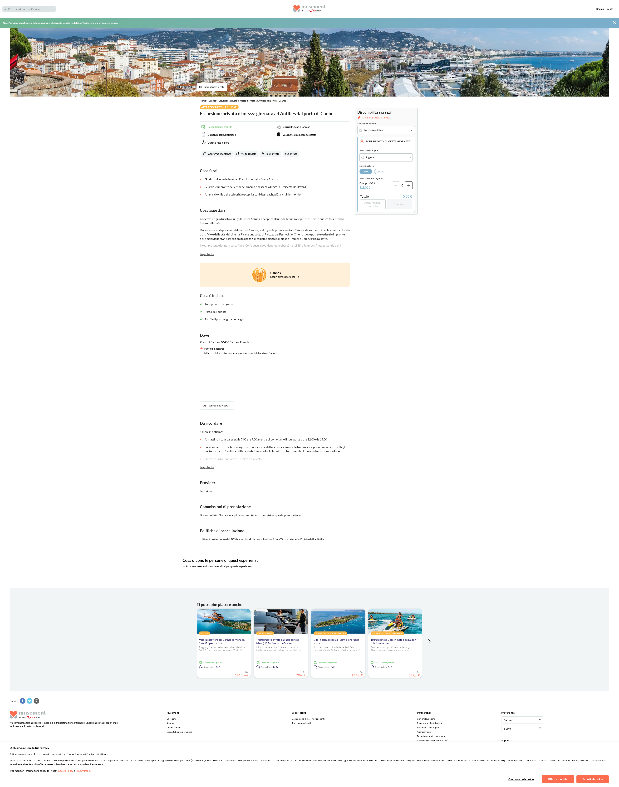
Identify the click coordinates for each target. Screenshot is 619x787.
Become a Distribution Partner (432, 740)
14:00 (381, 171)
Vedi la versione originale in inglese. (100, 22)
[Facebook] (22, 700)
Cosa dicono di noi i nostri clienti (308, 718)
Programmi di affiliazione (429, 723)
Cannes (212, 100)
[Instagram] (36, 700)
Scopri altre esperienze (283, 276)
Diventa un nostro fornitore (431, 736)
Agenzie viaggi (424, 731)
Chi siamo (172, 718)
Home (203, 100)
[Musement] (309, 9)
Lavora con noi (174, 727)
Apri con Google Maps (215, 405)
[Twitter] (29, 700)
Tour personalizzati (301, 723)
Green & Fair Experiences (179, 731)
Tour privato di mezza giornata (388, 141)
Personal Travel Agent (428, 727)
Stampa (170, 723)
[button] (386, 141)
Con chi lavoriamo (426, 718)
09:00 (366, 171)
